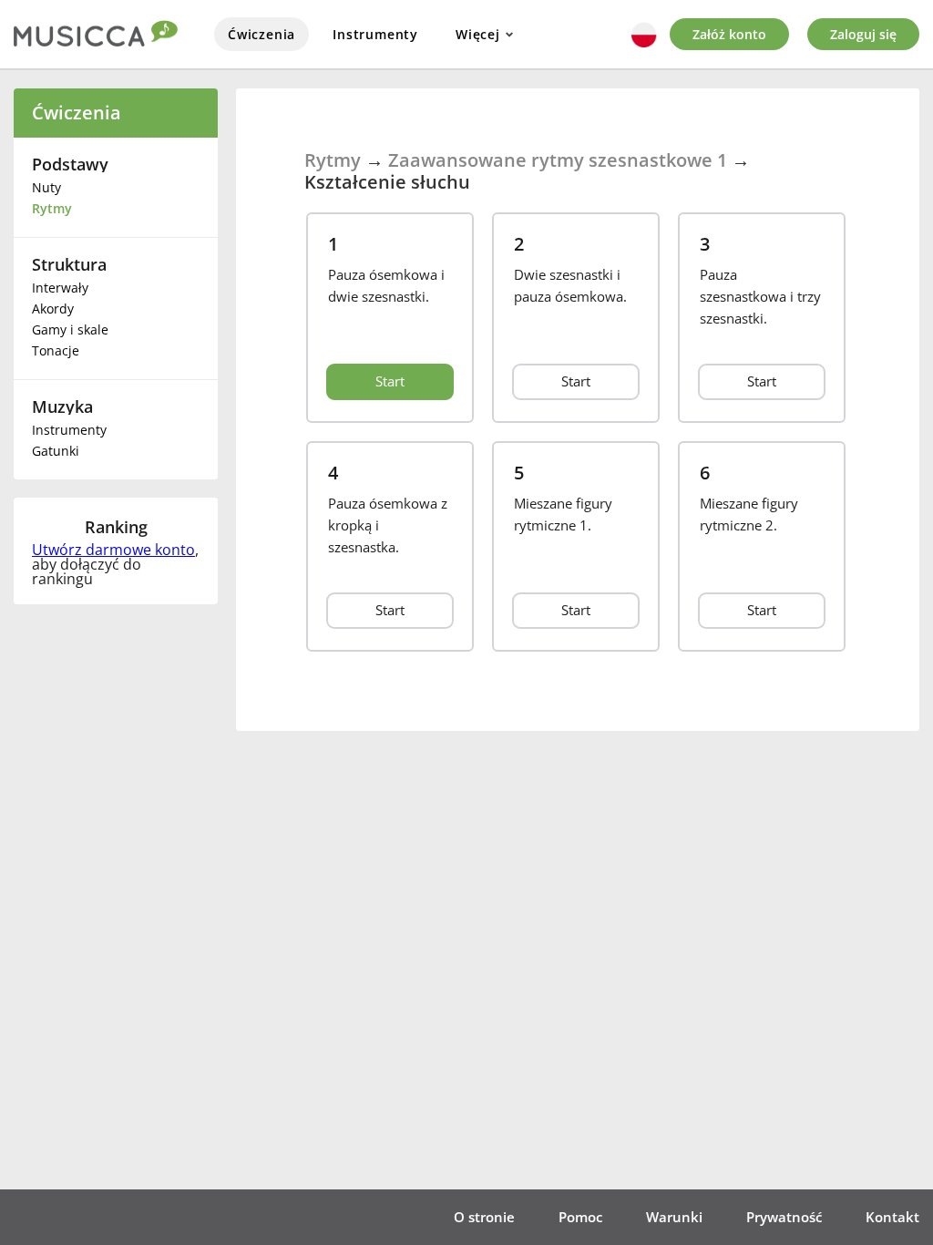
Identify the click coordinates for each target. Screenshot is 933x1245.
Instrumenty (375, 34)
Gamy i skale (70, 329)
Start (390, 381)
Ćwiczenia (261, 34)
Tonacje (55, 350)
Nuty (46, 187)
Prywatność (784, 1217)
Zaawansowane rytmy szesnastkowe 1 (557, 160)
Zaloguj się (863, 34)
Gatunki (55, 450)
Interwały (60, 287)
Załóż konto (729, 34)
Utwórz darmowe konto (113, 550)
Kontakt (892, 1217)
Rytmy (52, 208)
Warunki (674, 1217)
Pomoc (580, 1217)
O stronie (484, 1217)
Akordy (53, 308)
